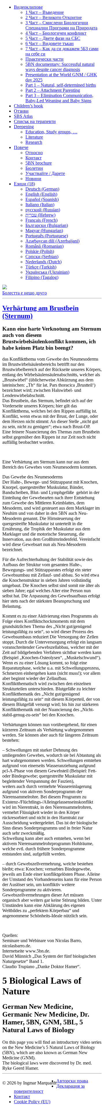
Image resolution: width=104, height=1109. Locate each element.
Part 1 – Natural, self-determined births (60, 85)
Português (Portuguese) (46, 235)
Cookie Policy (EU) (32, 1101)
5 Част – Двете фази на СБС (52, 38)
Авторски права (72, 1080)
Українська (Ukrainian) (47, 272)
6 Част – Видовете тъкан (49, 43)
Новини (33, 178)
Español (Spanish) (42, 199)
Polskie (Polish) (39, 251)
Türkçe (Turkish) (40, 266)
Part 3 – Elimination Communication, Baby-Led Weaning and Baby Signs (59, 98)
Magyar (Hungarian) (44, 230)
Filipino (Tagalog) (41, 277)
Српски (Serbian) (41, 256)
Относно (34, 152)
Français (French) (41, 220)
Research (33, 142)
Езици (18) (24, 183)
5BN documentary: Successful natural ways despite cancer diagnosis (59, 67)
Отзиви (21, 111)
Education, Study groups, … (51, 131)
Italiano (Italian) (39, 204)
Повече (21, 147)
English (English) (41, 194)
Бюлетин (34, 168)
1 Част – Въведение (44, 12)
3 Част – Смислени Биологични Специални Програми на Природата (61, 25)
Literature (34, 137)
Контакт (33, 157)
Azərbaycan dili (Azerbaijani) (52, 240)
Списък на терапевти (35, 121)
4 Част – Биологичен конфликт (55, 33)
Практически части (44, 59)
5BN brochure (38, 163)
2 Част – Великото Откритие (53, 17)
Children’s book (28, 105)
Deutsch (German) (42, 189)
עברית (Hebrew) (40, 215)
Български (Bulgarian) (46, 225)
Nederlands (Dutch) (43, 261)
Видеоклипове (28, 7)
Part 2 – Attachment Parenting (52, 90)
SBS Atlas (23, 116)
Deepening (24, 126)
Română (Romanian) (44, 246)
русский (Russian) (42, 209)
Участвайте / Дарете (45, 173)
